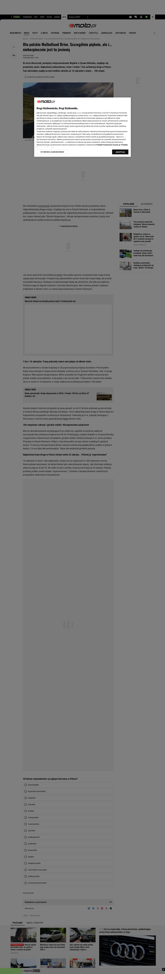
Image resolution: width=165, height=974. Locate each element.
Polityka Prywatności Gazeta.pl (108, 145)
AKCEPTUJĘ (120, 152)
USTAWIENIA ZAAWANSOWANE (52, 152)
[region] (82, 127)
